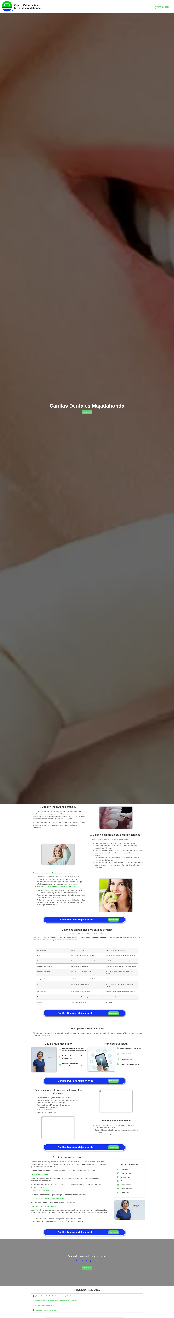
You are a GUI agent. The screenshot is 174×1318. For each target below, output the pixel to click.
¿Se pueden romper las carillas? (46, 1310)
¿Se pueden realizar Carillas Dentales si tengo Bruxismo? (55, 1296)
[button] (87, 1296)
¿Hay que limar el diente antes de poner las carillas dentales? (56, 1300)
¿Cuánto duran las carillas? (44, 1305)
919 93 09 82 (163, 7)
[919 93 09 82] (156, 7)
